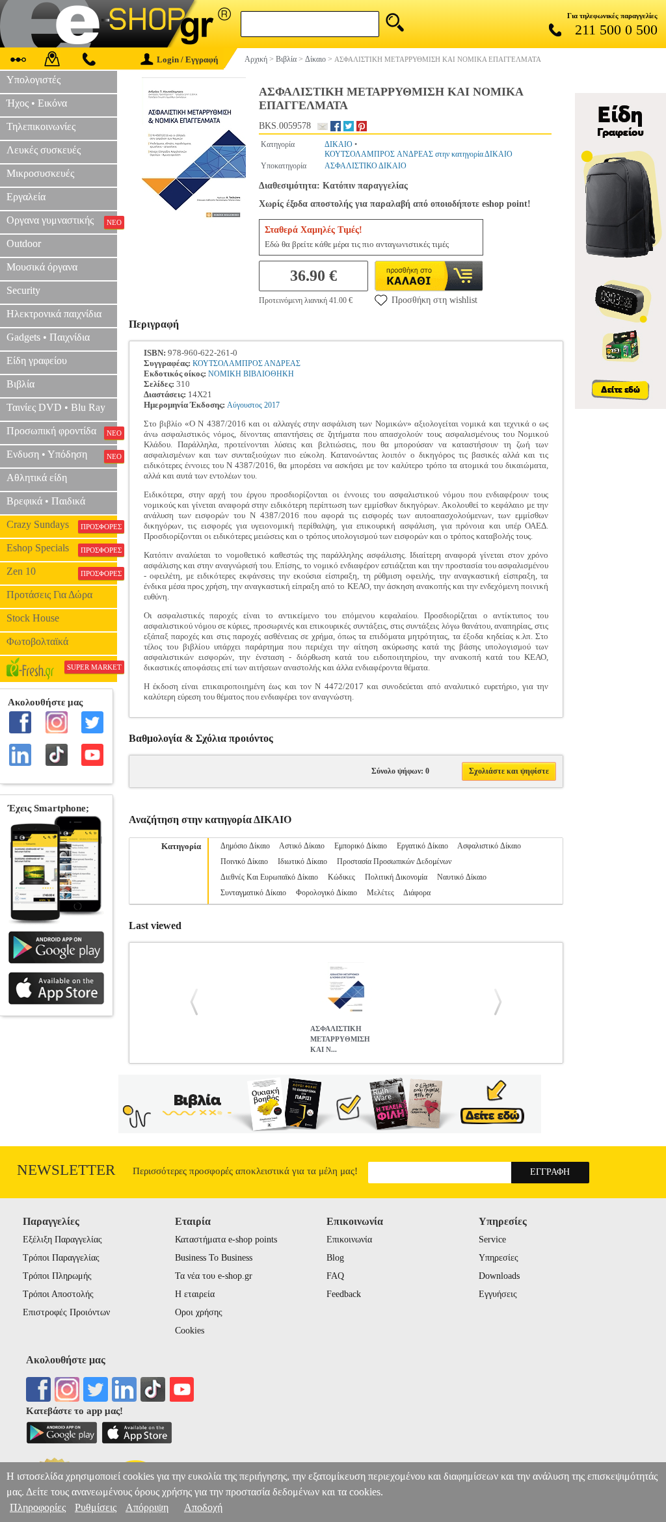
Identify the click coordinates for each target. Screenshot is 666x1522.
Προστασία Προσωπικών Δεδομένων (394, 861)
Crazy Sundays (62, 525)
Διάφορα (417, 892)
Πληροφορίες (38, 1507)
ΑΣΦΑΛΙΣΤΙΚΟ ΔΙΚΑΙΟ (365, 165)
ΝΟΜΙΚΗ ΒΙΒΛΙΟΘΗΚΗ (251, 373)
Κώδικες (341, 877)
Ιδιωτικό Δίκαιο (302, 861)
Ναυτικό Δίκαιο (461, 877)
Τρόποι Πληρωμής (57, 1276)
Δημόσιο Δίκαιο (245, 845)
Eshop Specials (62, 548)
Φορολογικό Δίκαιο (326, 892)
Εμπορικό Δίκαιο (360, 845)
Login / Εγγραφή (187, 59)
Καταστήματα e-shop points (226, 1239)
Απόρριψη (147, 1507)
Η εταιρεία (195, 1294)
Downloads (499, 1276)
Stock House (33, 617)
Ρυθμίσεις (95, 1507)
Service (492, 1239)
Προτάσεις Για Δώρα (49, 594)
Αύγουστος (244, 405)
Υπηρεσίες (498, 1258)
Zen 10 (62, 571)
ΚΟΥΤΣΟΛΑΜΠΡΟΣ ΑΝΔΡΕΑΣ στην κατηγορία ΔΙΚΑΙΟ (419, 154)
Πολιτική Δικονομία (396, 877)
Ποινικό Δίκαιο (244, 861)
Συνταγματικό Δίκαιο (253, 892)
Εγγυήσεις (498, 1294)
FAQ (335, 1276)
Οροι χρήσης (198, 1312)
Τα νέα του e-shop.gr (213, 1276)
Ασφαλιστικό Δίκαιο (489, 845)
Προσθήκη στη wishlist (434, 300)
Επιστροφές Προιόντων (66, 1312)
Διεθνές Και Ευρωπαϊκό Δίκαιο (269, 877)
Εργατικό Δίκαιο (422, 845)
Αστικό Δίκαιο (302, 845)
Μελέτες (380, 892)
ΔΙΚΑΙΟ (339, 144)
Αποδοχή (203, 1507)
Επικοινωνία (349, 1239)
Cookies (189, 1330)
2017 (272, 405)
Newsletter (66, 1170)
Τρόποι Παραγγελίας (61, 1258)
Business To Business (213, 1258)
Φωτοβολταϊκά (37, 641)
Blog (335, 1258)
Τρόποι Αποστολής (58, 1294)
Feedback (343, 1294)
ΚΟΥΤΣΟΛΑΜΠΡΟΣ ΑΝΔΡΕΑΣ (246, 363)
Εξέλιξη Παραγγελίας (62, 1239)
